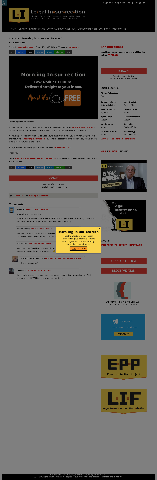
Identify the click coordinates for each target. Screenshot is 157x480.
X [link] (99, 228)
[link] (78, 229)
